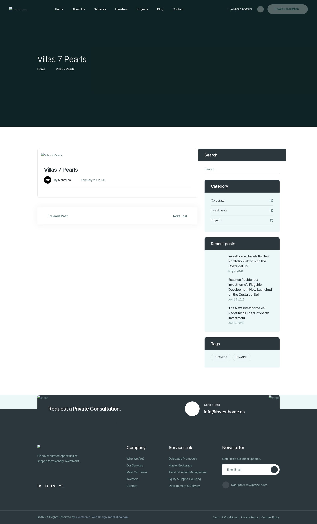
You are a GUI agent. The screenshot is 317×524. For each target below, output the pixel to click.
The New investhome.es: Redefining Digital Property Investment (248, 313)
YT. (61, 486)
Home (59, 9)
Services (100, 9)
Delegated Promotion (183, 458)
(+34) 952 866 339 (241, 9)
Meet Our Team (137, 472)
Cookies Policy (270, 517)
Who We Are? (135, 458)
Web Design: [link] (100, 517)
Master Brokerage (180, 465)
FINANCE (241, 357)
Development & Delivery (184, 486)
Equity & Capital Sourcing (185, 479)
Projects (142, 9)
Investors (121, 9)
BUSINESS (221, 357)
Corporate (218, 200)
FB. (39, 486)
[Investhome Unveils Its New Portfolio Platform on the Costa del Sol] (218, 261)
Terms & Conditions (225, 517)
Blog (160, 9)
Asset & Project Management (188, 472)
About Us (78, 9)
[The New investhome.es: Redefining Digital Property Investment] (218, 313)
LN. (53, 486)
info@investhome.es (224, 411)
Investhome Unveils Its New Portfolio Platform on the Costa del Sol (248, 261)
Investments (219, 210)
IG (46, 486)
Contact (178, 9)
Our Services (135, 465)
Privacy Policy (249, 517)
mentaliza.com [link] (118, 517)
